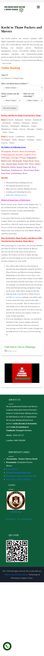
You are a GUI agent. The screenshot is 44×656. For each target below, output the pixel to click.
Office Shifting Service (18, 195)
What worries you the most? (10, 95)
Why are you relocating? (28, 95)
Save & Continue (9, 108)
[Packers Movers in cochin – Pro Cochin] (17, 9)
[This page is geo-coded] (6, 445)
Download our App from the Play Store (21, 476)
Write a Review (12, 469)
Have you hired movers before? (15, 84)
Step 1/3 (4, 75)
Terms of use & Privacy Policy (16, 575)
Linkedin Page (16, 512)
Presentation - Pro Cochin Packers (19, 519)
